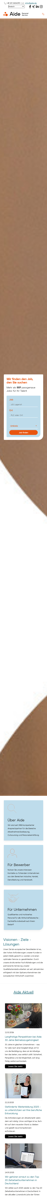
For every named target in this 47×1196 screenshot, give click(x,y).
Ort (11, 410)
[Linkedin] (37, 6)
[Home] (23, 14)
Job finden (23, 432)
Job (11, 399)
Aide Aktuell (24, 992)
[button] (43, 14)
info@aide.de (31, 3)
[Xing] (33, 6)
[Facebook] (30, 6)
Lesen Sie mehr (15, 1066)
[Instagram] (41, 6)
